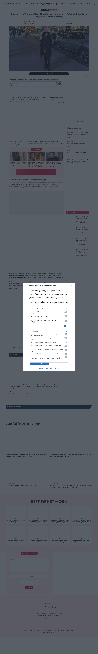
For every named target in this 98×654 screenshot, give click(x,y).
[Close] (72, 285)
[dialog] (49, 327)
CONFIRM (39, 363)
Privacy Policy (56, 368)
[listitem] (49, 308)
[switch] (65, 312)
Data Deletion (41, 368)
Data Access (49, 368)
